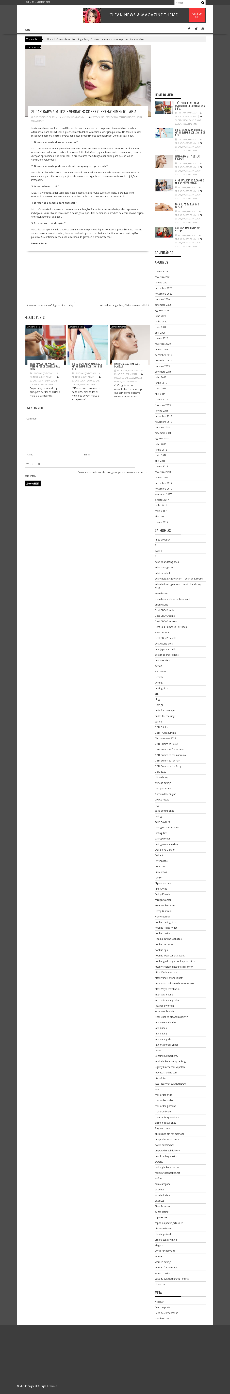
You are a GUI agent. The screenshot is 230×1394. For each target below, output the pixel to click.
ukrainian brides (163, 1228)
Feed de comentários (166, 1312)
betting (158, 682)
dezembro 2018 (163, 416)
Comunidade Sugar (165, 794)
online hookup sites (165, 1122)
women (159, 1256)
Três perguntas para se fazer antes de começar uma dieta (45, 366)
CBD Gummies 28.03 (166, 743)
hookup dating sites (165, 922)
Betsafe (159, 677)
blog (157, 699)
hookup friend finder (166, 927)
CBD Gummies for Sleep (168, 766)
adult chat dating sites (167, 561)
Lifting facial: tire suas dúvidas (127, 365)
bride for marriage (165, 710)
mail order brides (164, 1100)
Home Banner (162, 916)
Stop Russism (162, 1206)
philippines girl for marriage (169, 1133)
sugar (33, 380)
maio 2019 (161, 388)
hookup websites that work (170, 955)
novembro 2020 (163, 293)
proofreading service (166, 1156)
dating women (163, 838)
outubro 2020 (162, 299)
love (157, 1089)
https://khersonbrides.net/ (169, 977)
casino (158, 721)
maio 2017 (161, 510)
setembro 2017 (163, 494)
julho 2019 (160, 377)
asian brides (161, 593)
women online (162, 1273)
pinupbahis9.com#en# (167, 1139)
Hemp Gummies (164, 911)
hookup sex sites (164, 944)
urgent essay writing (166, 1239)
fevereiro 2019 (163, 405)
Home (27, 29)
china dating (161, 777)
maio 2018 (161, 455)
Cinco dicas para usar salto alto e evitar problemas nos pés (87, 366)
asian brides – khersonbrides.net (172, 599)
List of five (160, 1078)
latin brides (161, 1028)
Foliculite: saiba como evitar (187, 205)
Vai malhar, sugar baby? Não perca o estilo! (123, 305)
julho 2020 (160, 316)
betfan (158, 665)
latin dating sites (164, 1039)
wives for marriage (165, 1250)
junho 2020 (161, 321)
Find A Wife (161, 888)
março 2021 (161, 271)
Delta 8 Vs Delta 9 (165, 849)
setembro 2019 (163, 371)
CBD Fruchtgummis (165, 732)
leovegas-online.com (166, 1072)
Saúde (158, 1178)
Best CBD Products (165, 638)
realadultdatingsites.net (167, 1172)
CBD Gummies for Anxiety (169, 749)
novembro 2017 (163, 488)
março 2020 (161, 338)
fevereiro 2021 (163, 277)
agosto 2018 (162, 438)
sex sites (159, 1200)
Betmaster (161, 671)
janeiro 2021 (162, 282)
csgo (157, 805)
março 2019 (161, 399)
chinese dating (163, 782)
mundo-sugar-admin (73, 117)
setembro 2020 (163, 304)
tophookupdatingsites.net (169, 1223)
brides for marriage (165, 716)
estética (95, 117)
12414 (158, 550)
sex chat (159, 1189)
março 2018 (161, 466)
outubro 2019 (162, 366)
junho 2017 (161, 505)
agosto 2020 (162, 310)
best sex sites (162, 660)
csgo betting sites (164, 810)
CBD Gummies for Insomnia (170, 755)
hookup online (162, 933)
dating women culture (167, 844)
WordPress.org (163, 1318)
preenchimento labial (130, 117)
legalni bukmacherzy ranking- (170, 1061)
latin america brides (165, 1022)
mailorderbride (163, 1111)
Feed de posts (162, 1307)
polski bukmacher (164, 1145)
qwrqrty (159, 1161)
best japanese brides (166, 649)
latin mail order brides (166, 1044)
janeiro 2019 (162, 410)
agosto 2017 (162, 499)
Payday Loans (162, 1128)
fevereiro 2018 (163, 472)
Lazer (158, 1050)
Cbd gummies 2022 (165, 738)
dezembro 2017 (163, 483)
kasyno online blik (164, 1011)
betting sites (161, 688)
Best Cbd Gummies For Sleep (171, 626)
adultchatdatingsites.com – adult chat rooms (179, 578)
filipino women (163, 883)
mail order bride (163, 1094)
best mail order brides (167, 654)
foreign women (163, 899)
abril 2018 (160, 460)
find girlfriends (162, 894)
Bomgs (159, 704)
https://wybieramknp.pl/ (167, 989)
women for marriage (166, 1267)
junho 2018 (161, 449)
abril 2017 (160, 516)
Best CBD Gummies (166, 621)
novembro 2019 (163, 360)
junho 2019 (161, 382)
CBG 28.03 (160, 771)
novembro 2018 (163, 421)
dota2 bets (161, 866)
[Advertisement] (88, 278)
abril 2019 (160, 394)
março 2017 (161, 522)
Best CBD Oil (162, 632)
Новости (160, 1284)
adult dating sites (164, 567)
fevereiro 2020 (163, 343)
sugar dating (161, 1211)
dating (158, 816)
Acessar (159, 1301)
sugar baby (127, 135)
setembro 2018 (163, 433)
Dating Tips (161, 833)
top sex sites (162, 1217)
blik (156, 693)
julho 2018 (160, 444)
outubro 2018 (162, 427)
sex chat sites (162, 1195)
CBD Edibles (161, 727)
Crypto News (162, 799)
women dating (163, 1262)
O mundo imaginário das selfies (188, 229)
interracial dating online (167, 1000)
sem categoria (163, 1184)
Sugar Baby (37, 121)
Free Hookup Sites (165, 905)
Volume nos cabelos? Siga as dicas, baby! (51, 305)
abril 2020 (160, 332)
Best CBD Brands (164, 610)
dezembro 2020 (163, 288)
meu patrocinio (109, 117)
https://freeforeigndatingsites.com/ (174, 966)
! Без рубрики (162, 539)
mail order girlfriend (165, 1106)
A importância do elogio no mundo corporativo (189, 181)
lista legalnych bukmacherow (170, 1083)
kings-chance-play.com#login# (171, 1016)
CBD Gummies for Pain (167, 760)
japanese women (164, 1005)
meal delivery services (167, 1117)
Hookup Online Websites (168, 938)
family (158, 877)
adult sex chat (162, 573)
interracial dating (164, 994)
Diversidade (161, 860)
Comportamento (65, 39)
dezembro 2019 (163, 355)
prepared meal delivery (167, 1150)
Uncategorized (163, 1234)
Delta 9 (159, 855)
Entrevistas (161, 872)
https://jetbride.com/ (166, 972)
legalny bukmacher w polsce (170, 1067)
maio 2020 (161, 327)
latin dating (161, 1033)
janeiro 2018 (162, 477)
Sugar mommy (45, 384)
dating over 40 (163, 821)
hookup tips (161, 950)
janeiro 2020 (162, 349)
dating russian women (167, 827)
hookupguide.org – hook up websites (175, 961)
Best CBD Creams (165, 615)
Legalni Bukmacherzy (166, 1055)
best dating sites (164, 643)
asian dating (161, 604)
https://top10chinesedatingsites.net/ (174, 983)
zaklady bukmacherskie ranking (172, 1278)
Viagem (159, 1245)
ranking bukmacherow (167, 1167)
